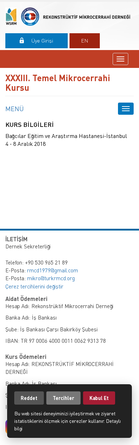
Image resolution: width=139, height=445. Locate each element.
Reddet (29, 398)
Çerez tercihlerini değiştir (34, 286)
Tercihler (63, 398)
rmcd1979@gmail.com (52, 270)
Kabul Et (99, 398)
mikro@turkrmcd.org (51, 278)
